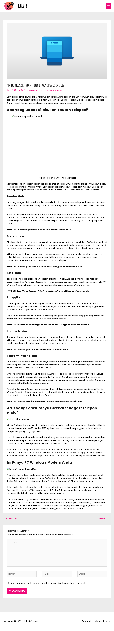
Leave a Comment (54, 90)
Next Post (105, 519)
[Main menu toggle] (108, 6)
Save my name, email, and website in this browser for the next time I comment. (48, 583)
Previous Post (10, 519)
